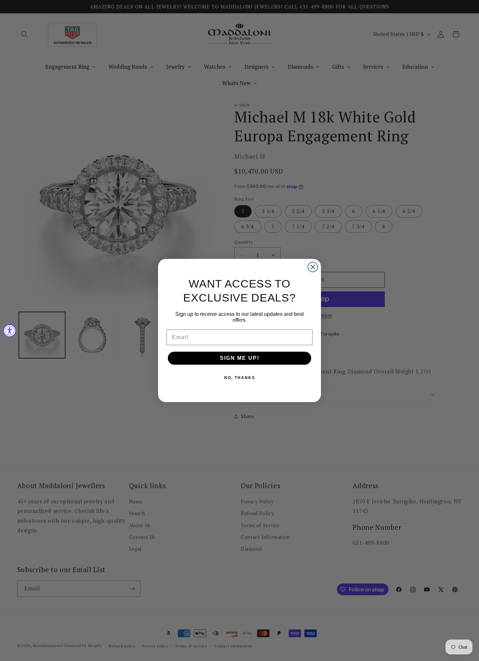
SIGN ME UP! (239, 358)
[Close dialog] (313, 267)
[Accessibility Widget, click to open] (9, 330)
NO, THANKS (239, 377)
